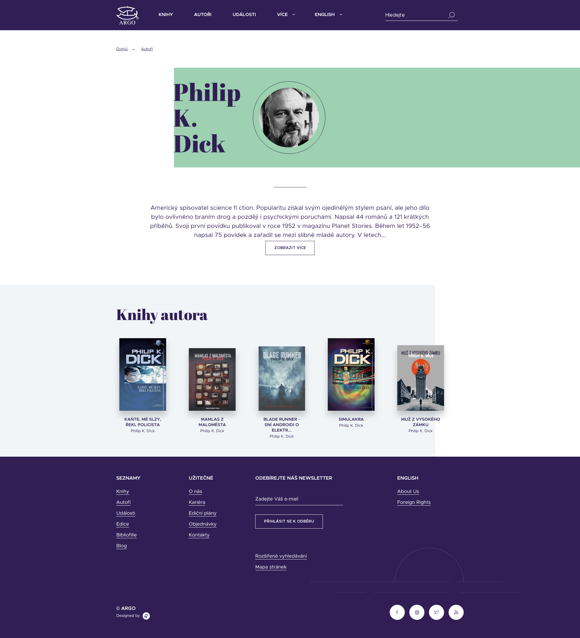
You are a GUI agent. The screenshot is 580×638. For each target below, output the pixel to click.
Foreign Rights (414, 502)
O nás (195, 491)
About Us (408, 491)
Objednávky (203, 524)
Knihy (166, 15)
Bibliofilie (126, 535)
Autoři (202, 15)
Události (244, 15)
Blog (121, 546)
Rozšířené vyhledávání (281, 556)
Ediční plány (203, 513)
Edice (122, 524)
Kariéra (197, 502)
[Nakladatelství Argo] (127, 15)
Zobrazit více (290, 248)
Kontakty (199, 535)
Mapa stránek (271, 567)
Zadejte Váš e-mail (276, 499)
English (324, 15)
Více (282, 15)
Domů (121, 49)
